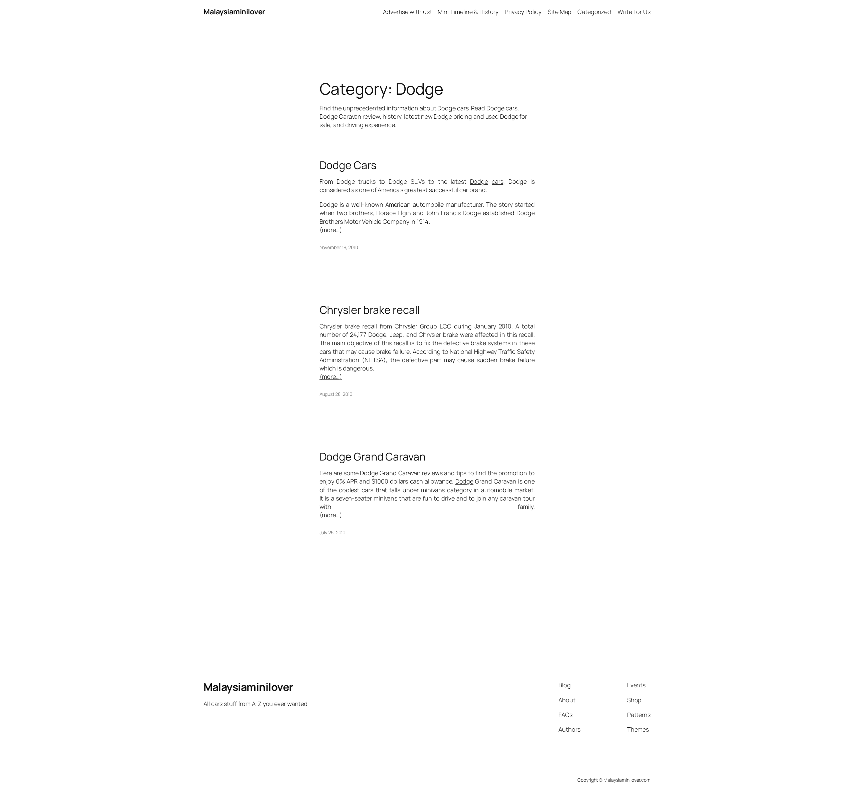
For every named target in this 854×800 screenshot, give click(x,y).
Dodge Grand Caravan (373, 457)
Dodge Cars (348, 165)
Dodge (479, 181)
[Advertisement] (427, 39)
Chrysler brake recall (370, 310)
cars (497, 181)
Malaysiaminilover (234, 12)
